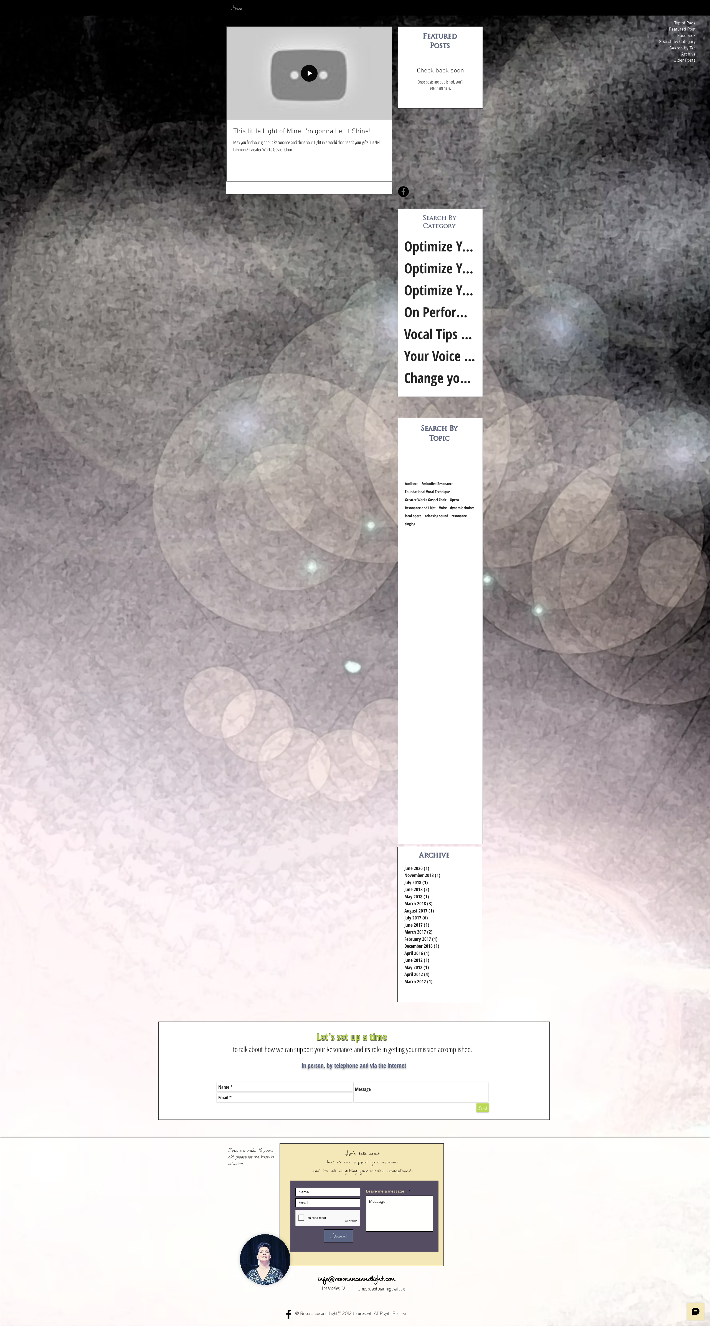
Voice (443, 507)
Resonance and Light (420, 507)
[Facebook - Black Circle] (403, 191)
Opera (454, 499)
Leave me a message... (387, 1191)
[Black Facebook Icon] (289, 1314)
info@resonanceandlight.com (356, 1278)
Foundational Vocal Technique (427, 491)
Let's (352, 1153)
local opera (413, 515)
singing (410, 523)
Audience (411, 483)
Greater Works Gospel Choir (426, 499)
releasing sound (436, 515)
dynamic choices (462, 507)
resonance (459, 515)
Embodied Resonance (437, 483)
